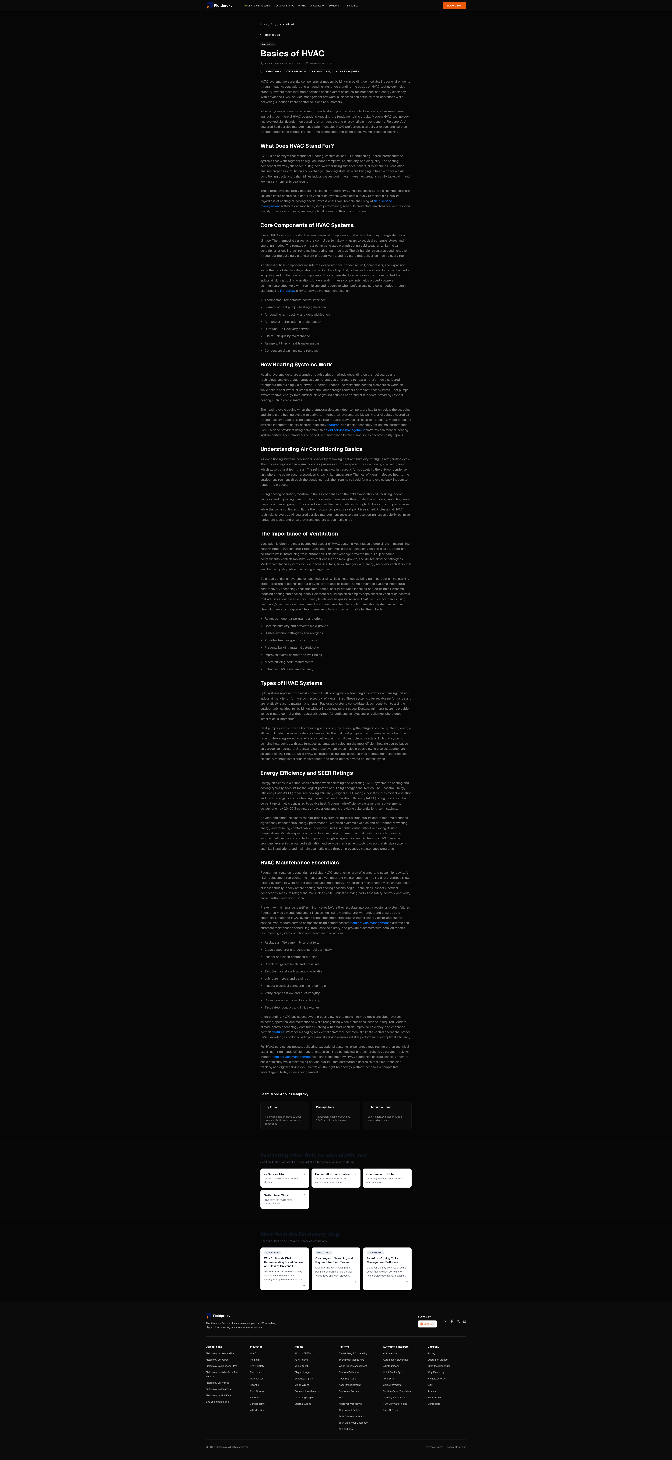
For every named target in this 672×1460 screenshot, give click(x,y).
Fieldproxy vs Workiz (217, 1382)
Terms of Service (456, 1447)
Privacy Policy (434, 1447)
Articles (432, 1391)
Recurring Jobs (347, 1378)
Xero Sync (388, 1378)
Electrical (255, 1372)
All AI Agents (302, 1359)
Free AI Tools (390, 1410)
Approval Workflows (350, 1403)
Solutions (334, 5)
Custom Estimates (349, 1372)
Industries (352, 5)
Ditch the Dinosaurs (257, 5)
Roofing (254, 1384)
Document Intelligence (307, 1391)
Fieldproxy (288, 291)
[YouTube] (445, 1321)
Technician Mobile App (351, 1359)
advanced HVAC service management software (302, 97)
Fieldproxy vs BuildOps (219, 1395)
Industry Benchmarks (395, 1397)
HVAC (253, 1353)
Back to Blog (272, 34)
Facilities (255, 1397)
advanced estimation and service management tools (328, 843)
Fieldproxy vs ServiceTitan (220, 1353)
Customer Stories (284, 5)
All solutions (346, 1429)
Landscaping (257, 1403)
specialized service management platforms (370, 754)
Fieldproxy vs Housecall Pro (221, 1366)
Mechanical (256, 1378)
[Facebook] (452, 1321)
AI (372, 201)
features (333, 425)
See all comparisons (217, 1401)
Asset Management (349, 1384)
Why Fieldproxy (436, 1372)
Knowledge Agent (304, 1397)
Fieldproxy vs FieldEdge (219, 1389)
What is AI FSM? (304, 1353)
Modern (266, 1057)
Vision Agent (302, 1384)
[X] (458, 1321)
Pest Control (257, 1391)
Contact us (434, 1403)
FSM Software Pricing (395, 1403)
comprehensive (315, 430)
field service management (345, 430)
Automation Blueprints (395, 1359)
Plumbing (255, 1359)
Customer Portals (349, 1391)
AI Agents (315, 5)
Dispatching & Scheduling (353, 1353)
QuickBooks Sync (393, 1372)
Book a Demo (435, 1397)
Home (263, 24)
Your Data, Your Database (353, 1422)
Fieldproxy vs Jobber (217, 1359)
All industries (257, 1410)
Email (342, 1397)
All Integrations (391, 1366)
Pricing (302, 5)
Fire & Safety (257, 1366)
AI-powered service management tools (319, 515)
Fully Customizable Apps (353, 1416)
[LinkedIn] (464, 1321)
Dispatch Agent (303, 1372)
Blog (273, 24)
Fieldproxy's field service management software (294, 604)
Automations (390, 1353)
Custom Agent (303, 1403)
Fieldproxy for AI (437, 1378)
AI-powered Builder (349, 1410)
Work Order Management (353, 1366)
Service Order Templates (397, 1391)
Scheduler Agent (304, 1378)
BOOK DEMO (454, 5)
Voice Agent (301, 1366)
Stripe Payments (392, 1384)
